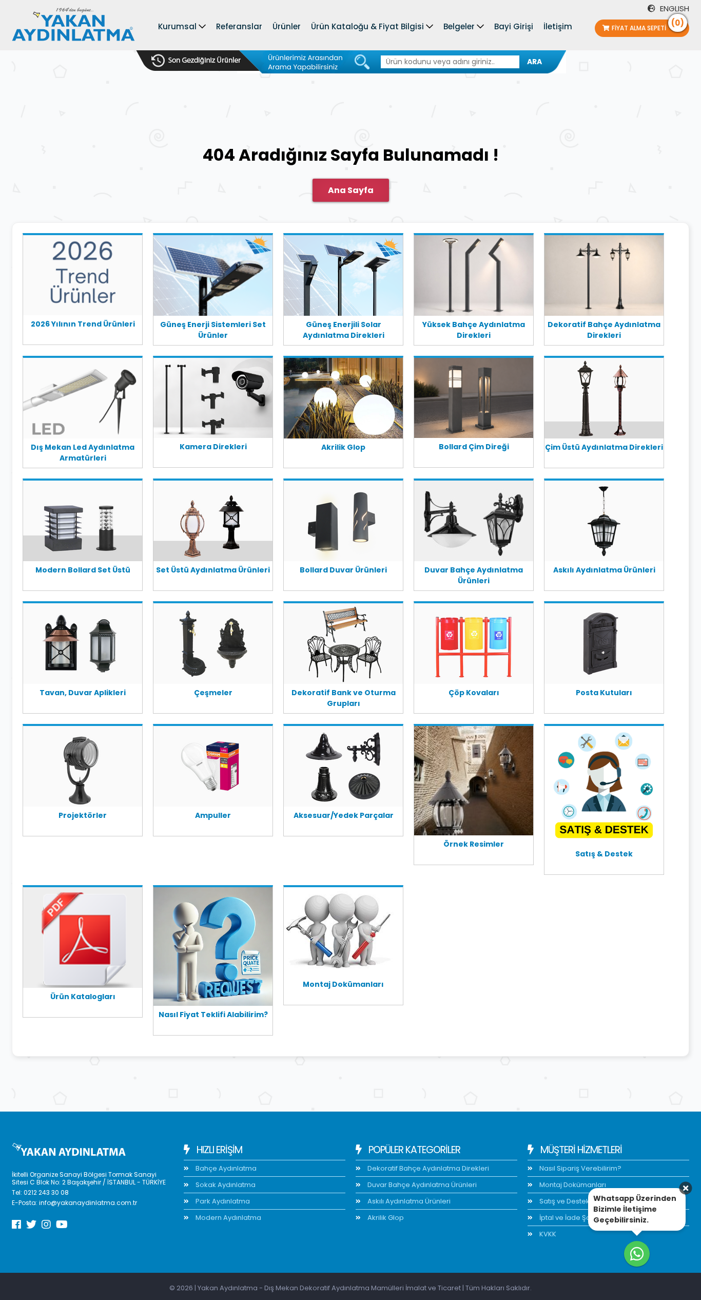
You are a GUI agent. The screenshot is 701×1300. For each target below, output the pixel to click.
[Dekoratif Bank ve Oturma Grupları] (343, 645)
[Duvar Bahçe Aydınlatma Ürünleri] (473, 523)
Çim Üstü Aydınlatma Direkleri (604, 447)
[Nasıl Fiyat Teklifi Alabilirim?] (212, 948)
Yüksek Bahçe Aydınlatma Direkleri (473, 329)
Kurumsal (177, 26)
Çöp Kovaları (474, 692)
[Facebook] (16, 1224)
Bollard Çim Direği (474, 447)
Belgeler (459, 26)
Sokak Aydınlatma (225, 1185)
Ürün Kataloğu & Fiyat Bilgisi (367, 26)
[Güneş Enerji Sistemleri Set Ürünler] (212, 277)
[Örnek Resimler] (473, 782)
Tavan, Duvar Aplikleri (83, 692)
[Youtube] (62, 1224)
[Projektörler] (82, 768)
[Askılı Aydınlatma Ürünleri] (604, 523)
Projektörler (83, 815)
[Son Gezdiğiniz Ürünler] (196, 60)
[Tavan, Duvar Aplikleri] (82, 645)
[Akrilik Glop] (343, 400)
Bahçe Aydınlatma (225, 1168)
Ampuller (213, 815)
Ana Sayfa (351, 190)
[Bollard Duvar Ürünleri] (343, 523)
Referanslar (239, 26)
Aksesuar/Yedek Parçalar (344, 815)
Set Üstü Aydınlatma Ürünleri (213, 570)
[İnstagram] (46, 1224)
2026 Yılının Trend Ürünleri (83, 324)
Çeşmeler (213, 692)
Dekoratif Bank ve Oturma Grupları (343, 698)
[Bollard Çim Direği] (473, 400)
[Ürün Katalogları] (82, 939)
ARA (534, 61)
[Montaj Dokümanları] (343, 933)
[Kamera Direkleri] (212, 400)
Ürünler (286, 26)
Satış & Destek (604, 854)
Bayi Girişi (513, 26)
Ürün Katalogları (82, 996)
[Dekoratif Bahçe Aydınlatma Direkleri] (604, 277)
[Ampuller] (212, 768)
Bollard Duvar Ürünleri (343, 570)
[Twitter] (31, 1224)
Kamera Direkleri (213, 447)
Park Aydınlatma (222, 1201)
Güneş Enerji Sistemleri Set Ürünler (213, 329)
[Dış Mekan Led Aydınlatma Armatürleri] (82, 400)
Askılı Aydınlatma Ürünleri (604, 570)
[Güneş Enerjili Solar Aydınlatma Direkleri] (343, 277)
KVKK (547, 1234)
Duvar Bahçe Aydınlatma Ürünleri (473, 575)
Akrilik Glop (343, 447)
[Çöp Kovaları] (473, 645)
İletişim (557, 26)
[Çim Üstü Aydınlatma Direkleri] (604, 400)
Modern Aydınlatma (227, 1217)
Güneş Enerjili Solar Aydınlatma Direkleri (343, 329)
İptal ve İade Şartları (572, 1217)
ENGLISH (673, 8)
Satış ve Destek (564, 1201)
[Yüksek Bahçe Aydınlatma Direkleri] (473, 277)
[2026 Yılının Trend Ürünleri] (82, 277)
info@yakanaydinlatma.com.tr (88, 1202)
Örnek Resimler (473, 844)
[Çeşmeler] (212, 645)
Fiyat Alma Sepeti (648, 26)
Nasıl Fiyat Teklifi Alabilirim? (213, 1014)
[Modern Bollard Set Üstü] (82, 523)
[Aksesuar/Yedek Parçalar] (343, 768)
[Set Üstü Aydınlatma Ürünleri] (212, 523)
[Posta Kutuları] (604, 645)
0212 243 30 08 (46, 1192)
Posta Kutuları (604, 692)
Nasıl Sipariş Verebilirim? (579, 1168)
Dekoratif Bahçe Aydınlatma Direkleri (604, 329)
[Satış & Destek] (604, 787)
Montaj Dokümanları (343, 984)
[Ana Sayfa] (73, 26)
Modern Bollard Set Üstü (82, 570)
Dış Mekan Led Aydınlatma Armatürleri (82, 452)
